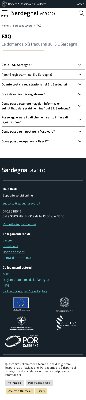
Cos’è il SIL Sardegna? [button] (17, 64)
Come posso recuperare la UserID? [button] (25, 141)
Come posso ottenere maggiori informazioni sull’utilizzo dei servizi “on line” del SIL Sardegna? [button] (36, 106)
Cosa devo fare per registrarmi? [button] (23, 94)
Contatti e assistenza (17, 257)
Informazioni (14, 383)
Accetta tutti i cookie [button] (20, 391)
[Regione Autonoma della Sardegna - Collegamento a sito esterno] (21, 322)
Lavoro (33, 13)
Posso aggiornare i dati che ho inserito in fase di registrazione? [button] (35, 119)
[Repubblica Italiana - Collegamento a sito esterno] (64, 304)
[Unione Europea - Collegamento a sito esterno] (21, 304)
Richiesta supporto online (19, 224)
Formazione (10, 246)
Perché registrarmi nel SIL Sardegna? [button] (27, 74)
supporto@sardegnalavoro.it (21, 203)
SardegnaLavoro (22, 25)
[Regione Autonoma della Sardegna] (5, 4)
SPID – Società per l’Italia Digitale (25, 291)
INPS (6, 285)
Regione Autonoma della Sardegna (27, 4)
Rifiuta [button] (41, 391)
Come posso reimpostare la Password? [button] (28, 131)
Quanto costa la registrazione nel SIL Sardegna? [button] (34, 84)
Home (5, 25)
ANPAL (7, 273)
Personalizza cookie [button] (39, 383)
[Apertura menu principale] (6, 12)
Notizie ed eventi (14, 251)
